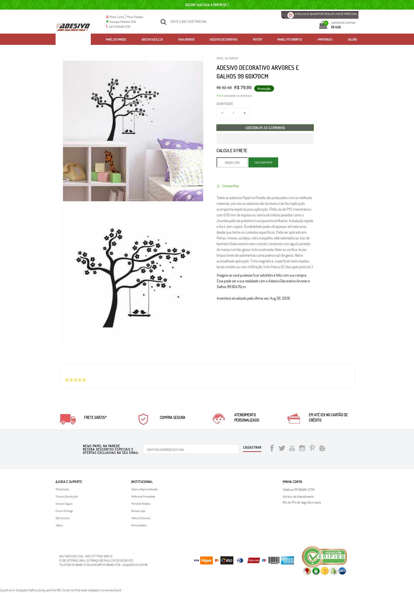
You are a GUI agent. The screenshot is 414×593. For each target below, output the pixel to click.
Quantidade (225, 103)
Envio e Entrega (64, 511)
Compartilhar (230, 186)
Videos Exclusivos (140, 518)
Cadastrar (252, 448)
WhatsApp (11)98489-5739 (122, 22)
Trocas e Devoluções (67, 496)
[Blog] (322, 449)
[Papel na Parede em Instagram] (302, 449)
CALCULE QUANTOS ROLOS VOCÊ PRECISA (326, 14)
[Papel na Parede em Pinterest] (312, 449)
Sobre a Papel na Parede (144, 489)
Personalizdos (139, 525)
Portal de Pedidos (140, 503)
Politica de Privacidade (143, 496)
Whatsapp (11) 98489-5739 (105, 565)
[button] (265, 138)
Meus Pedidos (135, 17)
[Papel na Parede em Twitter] (282, 449)
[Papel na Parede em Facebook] (272, 449)
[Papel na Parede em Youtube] (292, 449)
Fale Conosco (63, 518)
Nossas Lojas (138, 511)
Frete (220, 95)
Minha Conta (116, 17)
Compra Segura (64, 503)
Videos (59, 525)
